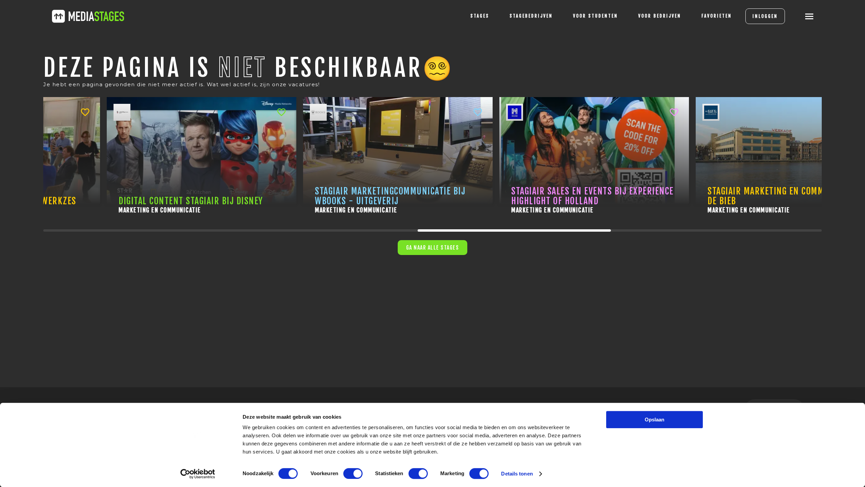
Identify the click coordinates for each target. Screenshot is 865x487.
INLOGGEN (765, 16)
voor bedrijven (659, 16)
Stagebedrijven (531, 16)
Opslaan (654, 419)
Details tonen (517, 474)
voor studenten (595, 16)
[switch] (353, 473)
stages (479, 16)
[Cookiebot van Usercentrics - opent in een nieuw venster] (197, 474)
